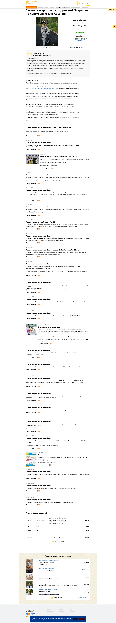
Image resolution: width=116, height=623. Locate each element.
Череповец (86, 584)
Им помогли (85, 7)
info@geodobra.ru (29, 611)
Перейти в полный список (83, 597)
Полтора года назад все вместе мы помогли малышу (41, 88)
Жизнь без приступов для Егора (46, 581)
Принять (75, 619)
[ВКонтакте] (81, 47)
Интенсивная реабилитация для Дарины (48, 589)
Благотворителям (75, 7)
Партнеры (58, 7)
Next (50, 48)
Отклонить (82, 619)
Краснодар (86, 592)
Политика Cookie (39, 619)
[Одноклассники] (82, 47)
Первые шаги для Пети (44, 575)
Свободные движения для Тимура (46, 568)
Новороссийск (85, 569)
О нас (46, 7)
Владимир (86, 562)
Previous (44, 48)
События (52, 7)
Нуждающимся (66, 7)
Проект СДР (41, 7)
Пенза (87, 577)
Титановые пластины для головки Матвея (48, 560)
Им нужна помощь (31, 7)
